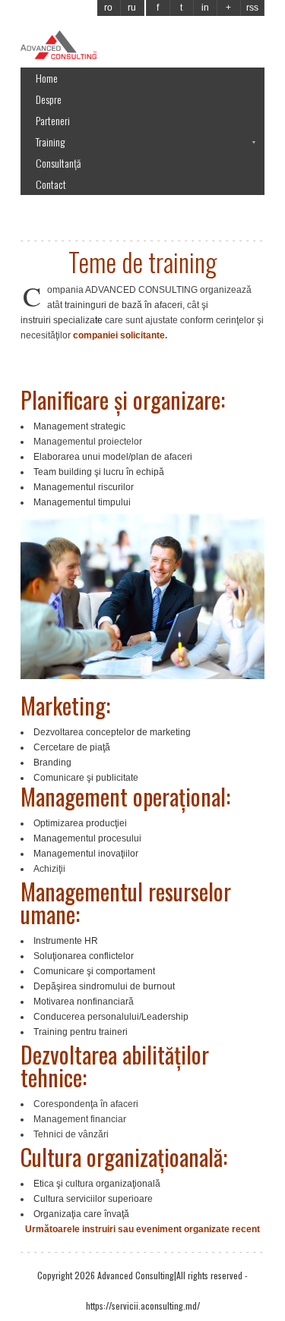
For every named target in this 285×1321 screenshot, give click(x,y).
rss (252, 7)
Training (50, 141)
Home (47, 78)
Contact (51, 184)
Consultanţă (58, 163)
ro (108, 7)
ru (132, 7)
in (205, 7)
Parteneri (53, 120)
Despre (49, 99)
